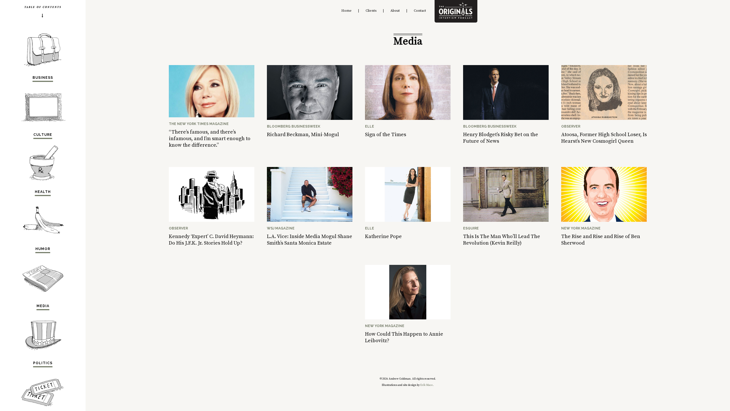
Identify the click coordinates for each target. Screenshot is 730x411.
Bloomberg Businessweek (293, 126)
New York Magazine (581, 228)
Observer (570, 126)
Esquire (471, 228)
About (395, 11)
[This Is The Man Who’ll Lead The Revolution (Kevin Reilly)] (506, 220)
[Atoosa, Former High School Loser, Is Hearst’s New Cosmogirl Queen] (604, 118)
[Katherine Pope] (408, 220)
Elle (369, 126)
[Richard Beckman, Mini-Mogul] (309, 118)
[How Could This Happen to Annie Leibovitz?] (408, 318)
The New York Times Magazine (199, 124)
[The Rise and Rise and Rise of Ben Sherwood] (604, 220)
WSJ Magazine (281, 228)
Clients (371, 11)
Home (346, 11)
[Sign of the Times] (408, 118)
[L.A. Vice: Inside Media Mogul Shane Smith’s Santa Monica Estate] (309, 220)
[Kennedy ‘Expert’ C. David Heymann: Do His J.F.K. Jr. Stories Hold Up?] (211, 220)
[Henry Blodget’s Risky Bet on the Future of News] (506, 118)
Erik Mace (426, 385)
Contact (420, 11)
